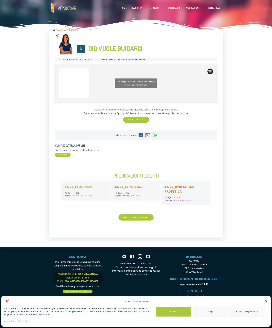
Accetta (173, 311)
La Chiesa (137, 8)
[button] (266, 301)
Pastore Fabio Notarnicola (78, 195)
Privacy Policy (24, 321)
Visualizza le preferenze (247, 311)
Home (124, 8)
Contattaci (213, 8)
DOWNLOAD (62, 155)
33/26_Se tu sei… (128, 187)
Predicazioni (192, 8)
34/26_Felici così (79, 187)
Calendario (174, 8)
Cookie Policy (10, 321)
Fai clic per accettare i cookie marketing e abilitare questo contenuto (136, 83)
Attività (154, 8)
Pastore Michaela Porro (131, 59)
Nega (210, 311)
